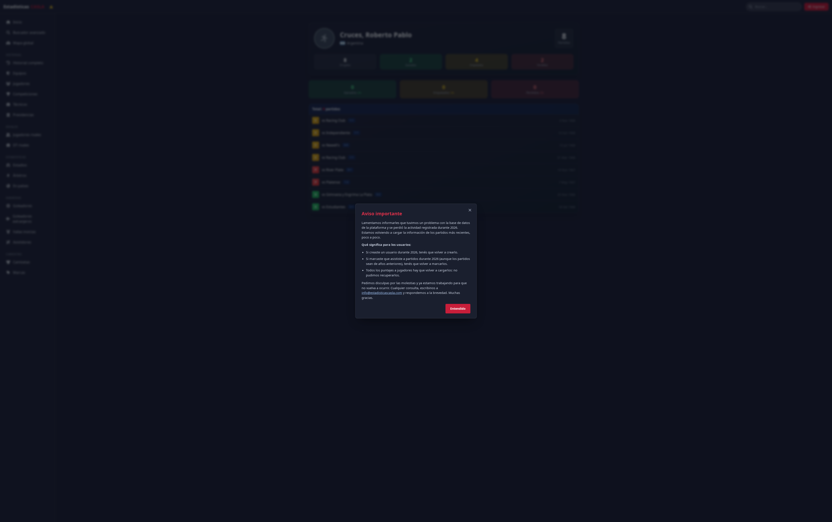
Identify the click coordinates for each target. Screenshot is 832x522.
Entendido (458, 308)
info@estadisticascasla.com (382, 292)
